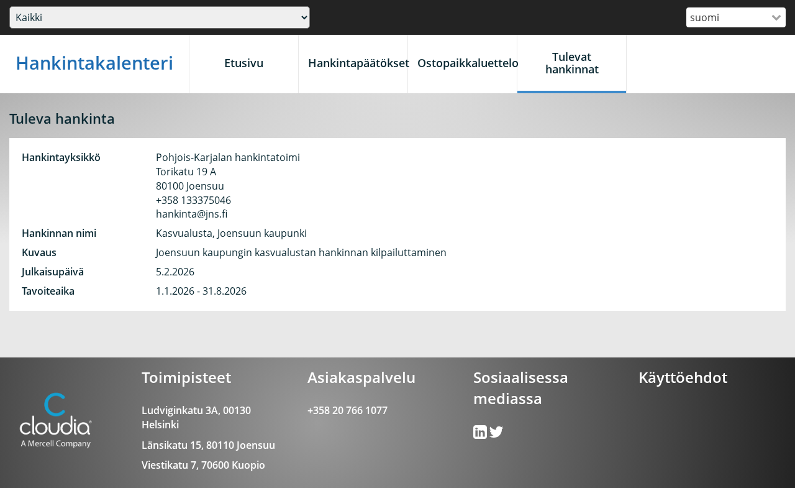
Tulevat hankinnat (572, 62)
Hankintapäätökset (357, 62)
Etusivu (243, 62)
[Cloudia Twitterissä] (481, 434)
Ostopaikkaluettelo (467, 62)
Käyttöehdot (682, 377)
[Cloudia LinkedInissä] (496, 434)
